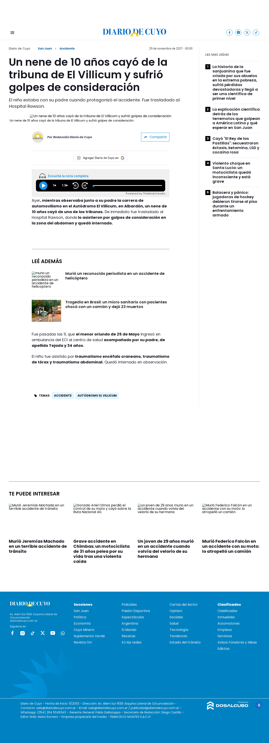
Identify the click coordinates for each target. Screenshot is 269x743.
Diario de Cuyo (19, 48)
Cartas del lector (184, 604)
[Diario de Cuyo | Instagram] (238, 32)
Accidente (63, 395)
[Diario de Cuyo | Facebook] (229, 32)
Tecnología (179, 629)
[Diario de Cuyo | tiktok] (256, 32)
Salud (174, 623)
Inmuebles (226, 617)
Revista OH (83, 642)
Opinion (176, 610)
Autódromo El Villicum (97, 395)
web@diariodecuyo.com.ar (56, 708)
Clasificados (227, 610)
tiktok (32, 633)
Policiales (129, 604)
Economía (82, 623)
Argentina (130, 623)
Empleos (225, 629)
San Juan (45, 48)
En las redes (131, 642)
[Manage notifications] (259, 705)
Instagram (22, 633)
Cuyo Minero (84, 629)
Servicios (225, 636)
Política (80, 617)
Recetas (128, 636)
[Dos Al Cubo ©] (227, 708)
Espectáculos (133, 617)
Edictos (223, 648)
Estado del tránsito (185, 642)
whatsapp (62, 633)
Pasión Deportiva (136, 610)
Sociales (176, 617)
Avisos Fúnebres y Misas (237, 642)
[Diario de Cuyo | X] (247, 32)
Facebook (12, 633)
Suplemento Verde (89, 636)
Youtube (52, 633)
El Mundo (129, 629)
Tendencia (178, 636)
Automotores (229, 623)
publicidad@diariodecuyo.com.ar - (156, 708)
